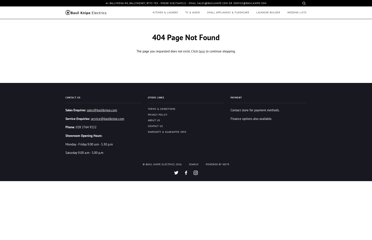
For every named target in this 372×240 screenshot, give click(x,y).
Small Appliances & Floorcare (228, 12)
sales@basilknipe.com (102, 110)
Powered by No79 (217, 164)
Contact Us (155, 126)
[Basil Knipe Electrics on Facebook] (186, 173)
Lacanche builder (268, 12)
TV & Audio (192, 12)
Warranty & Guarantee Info (167, 131)
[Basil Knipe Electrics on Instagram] (196, 173)
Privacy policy (157, 114)
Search (193, 164)
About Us (154, 120)
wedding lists (297, 12)
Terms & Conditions (161, 108)
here (202, 51)
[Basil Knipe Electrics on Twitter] (176, 173)
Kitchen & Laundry (165, 12)
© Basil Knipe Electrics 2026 (162, 164)
